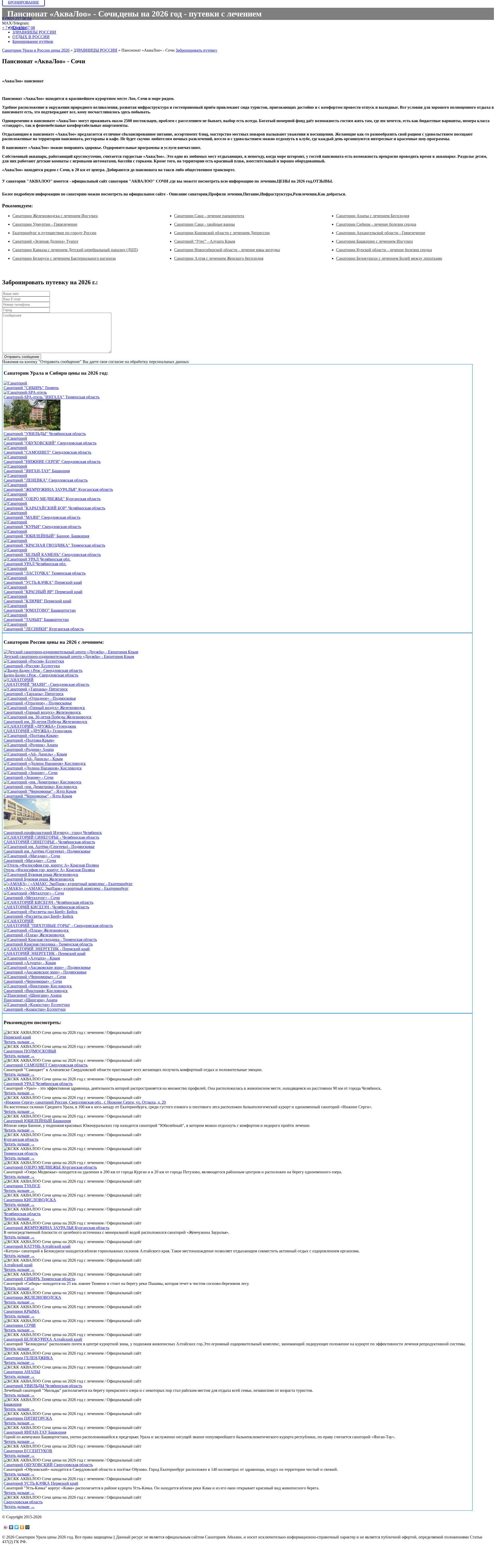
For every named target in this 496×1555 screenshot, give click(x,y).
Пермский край (17, 1037)
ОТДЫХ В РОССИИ (31, 37)
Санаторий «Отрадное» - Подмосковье (38, 703)
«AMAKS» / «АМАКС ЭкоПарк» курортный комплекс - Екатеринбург (66, 888)
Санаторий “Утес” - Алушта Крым (204, 241)
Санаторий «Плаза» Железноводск (34, 935)
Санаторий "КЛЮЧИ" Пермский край (37, 601)
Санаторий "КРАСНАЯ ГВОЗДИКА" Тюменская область (54, 545)
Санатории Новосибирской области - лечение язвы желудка (227, 250)
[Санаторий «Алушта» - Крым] (32, 958)
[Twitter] (16, 1527)
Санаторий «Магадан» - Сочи (30, 860)
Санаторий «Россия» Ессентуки (32, 666)
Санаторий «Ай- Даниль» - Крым (33, 759)
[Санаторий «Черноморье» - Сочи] (35, 977)
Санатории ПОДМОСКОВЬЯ (30, 1051)
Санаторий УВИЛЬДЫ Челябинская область (43, 1386)
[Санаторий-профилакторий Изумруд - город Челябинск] (27, 828)
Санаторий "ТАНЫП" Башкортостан (36, 619)
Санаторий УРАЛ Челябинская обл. (35, 564)
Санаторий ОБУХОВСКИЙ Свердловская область (48, 1465)
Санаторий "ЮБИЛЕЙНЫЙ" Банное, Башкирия (46, 536)
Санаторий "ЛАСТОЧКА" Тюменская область (45, 573)
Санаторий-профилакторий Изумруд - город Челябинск (53, 832)
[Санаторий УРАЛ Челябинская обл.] (37, 559)
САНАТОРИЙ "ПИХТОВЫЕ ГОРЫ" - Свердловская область (58, 925)
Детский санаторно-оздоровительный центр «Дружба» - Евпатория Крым (69, 656)
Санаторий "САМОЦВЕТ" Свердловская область (47, 452)
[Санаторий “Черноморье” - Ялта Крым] (40, 791)
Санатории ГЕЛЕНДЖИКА (28, 1358)
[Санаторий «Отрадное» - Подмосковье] (40, 698)
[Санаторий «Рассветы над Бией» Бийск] (41, 911)
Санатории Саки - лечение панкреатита (209, 216)
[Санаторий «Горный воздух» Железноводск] (44, 707)
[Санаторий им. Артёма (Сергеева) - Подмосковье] (49, 846)
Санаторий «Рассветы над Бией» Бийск (38, 916)
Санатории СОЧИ (20, 1325)
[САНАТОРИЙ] (19, 680)
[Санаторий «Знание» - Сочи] (31, 773)
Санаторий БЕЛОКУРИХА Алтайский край (43, 1339)
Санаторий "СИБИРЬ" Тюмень (31, 388)
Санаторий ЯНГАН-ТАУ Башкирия (35, 1432)
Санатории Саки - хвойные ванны (204, 224)
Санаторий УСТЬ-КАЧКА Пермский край (41, 1483)
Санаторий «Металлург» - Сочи (32, 898)
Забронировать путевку (196, 50)
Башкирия (12, 1404)
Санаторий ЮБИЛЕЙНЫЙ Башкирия (37, 1121)
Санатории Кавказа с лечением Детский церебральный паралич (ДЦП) (75, 250)
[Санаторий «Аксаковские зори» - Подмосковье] (47, 967)
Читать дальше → (19, 1042)
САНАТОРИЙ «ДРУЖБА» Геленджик (38, 731)
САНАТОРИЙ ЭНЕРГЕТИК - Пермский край (45, 953)
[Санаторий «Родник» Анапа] (31, 745)
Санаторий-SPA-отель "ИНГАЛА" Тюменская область (51, 397)
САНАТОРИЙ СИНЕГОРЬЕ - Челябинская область (49, 842)
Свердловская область (23, 1502)
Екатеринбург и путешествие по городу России (54, 233)
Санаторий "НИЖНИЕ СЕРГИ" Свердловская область (52, 461)
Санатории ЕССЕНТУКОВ (28, 1451)
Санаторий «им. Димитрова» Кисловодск (40, 786)
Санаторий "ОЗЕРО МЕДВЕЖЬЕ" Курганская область (52, 499)
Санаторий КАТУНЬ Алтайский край (37, 1246)
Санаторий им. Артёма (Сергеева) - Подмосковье (47, 851)
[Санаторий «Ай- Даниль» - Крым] (35, 754)
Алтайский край (18, 1265)
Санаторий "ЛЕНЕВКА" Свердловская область (46, 480)
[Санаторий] (15, 383)
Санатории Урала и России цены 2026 (35, 50)
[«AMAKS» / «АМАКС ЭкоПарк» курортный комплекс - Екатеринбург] (68, 884)
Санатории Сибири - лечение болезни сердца (376, 224)
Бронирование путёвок (32, 41)
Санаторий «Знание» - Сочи (28, 777)
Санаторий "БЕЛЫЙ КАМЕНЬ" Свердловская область (52, 554)
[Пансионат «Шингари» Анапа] (32, 995)
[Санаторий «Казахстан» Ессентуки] (37, 1004)
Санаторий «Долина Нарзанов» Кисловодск (43, 768)
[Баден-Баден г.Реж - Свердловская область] (43, 670)
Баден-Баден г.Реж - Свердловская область (41, 675)
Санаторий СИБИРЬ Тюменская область (39, 1279)
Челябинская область (22, 1214)
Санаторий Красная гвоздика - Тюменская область (48, 944)
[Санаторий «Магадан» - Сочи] (32, 856)
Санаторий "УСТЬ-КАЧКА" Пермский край (43, 582)
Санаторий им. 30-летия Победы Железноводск (45, 721)
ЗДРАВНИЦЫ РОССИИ (34, 32)
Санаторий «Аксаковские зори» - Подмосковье (45, 972)
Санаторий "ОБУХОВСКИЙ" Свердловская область (50, 443)
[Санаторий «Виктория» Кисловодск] (38, 986)
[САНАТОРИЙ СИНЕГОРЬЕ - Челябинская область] (51, 837)
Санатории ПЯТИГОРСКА (28, 1418)
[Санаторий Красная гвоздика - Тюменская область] (50, 939)
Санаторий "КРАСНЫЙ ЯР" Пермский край (43, 592)
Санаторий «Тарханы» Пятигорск (34, 694)
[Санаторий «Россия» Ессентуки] (34, 661)
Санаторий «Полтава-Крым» (29, 740)
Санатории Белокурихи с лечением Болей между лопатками (389, 258)
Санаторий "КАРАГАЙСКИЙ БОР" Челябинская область (54, 508)
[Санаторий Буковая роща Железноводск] (41, 874)
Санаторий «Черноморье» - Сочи (33, 981)
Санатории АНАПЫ (22, 1372)
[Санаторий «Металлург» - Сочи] (34, 893)
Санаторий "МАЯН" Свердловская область (42, 517)
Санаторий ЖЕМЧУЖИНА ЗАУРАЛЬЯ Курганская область (56, 1228)
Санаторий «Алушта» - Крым (30, 963)
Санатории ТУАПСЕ (22, 1186)
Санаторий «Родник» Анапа (29, 749)
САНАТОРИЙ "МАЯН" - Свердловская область (46, 684)
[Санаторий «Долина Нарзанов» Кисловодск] (45, 763)
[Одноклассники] (22, 1527)
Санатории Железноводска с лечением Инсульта (55, 216)
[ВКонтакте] (11, 1527)
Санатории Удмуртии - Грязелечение (44, 224)
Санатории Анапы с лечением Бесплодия (372, 216)
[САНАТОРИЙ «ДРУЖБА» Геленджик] (40, 726)
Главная (19, 27)
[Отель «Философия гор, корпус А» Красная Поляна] (51, 865)
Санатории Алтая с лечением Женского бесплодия (218, 258)
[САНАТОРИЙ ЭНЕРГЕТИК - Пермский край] (47, 949)
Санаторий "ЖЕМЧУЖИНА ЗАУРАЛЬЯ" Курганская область (58, 489)
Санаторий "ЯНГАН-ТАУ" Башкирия (37, 471)
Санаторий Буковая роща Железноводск (39, 879)
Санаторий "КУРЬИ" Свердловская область (42, 526)
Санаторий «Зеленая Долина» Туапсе (45, 241)
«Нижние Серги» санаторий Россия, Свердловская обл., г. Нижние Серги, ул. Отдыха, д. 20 (85, 1102)
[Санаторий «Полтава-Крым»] (31, 735)
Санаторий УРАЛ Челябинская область (38, 1083)
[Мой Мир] (27, 1527)
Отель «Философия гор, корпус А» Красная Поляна (49, 870)
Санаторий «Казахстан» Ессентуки (35, 1009)
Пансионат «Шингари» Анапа (30, 1000)
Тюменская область (21, 1153)
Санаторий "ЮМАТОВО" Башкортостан (40, 610)
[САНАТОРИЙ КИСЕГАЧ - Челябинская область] (48, 902)
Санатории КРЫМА (22, 1311)
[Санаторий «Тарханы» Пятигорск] (36, 689)
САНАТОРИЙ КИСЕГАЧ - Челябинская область (46, 907)
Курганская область (21, 1139)
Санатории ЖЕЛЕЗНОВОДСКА (32, 1297)
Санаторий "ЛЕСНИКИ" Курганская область (44, 629)
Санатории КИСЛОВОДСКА (30, 1200)
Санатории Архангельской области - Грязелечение (380, 233)
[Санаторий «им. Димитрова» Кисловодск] (42, 782)
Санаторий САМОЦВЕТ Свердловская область (46, 1065)
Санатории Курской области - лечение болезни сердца (384, 250)
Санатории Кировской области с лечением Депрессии (222, 233)
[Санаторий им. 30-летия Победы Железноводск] (47, 717)
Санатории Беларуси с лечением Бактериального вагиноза (64, 258)
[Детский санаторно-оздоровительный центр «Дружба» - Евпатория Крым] (71, 652)
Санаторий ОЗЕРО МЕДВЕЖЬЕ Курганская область (50, 1167)
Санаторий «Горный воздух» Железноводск (42, 712)
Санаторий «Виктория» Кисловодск (36, 990)
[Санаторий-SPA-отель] (25, 392)
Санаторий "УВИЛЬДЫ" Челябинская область (45, 433)
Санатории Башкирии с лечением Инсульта (374, 241)
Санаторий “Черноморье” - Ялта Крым (38, 796)
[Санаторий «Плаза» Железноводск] (36, 930)
